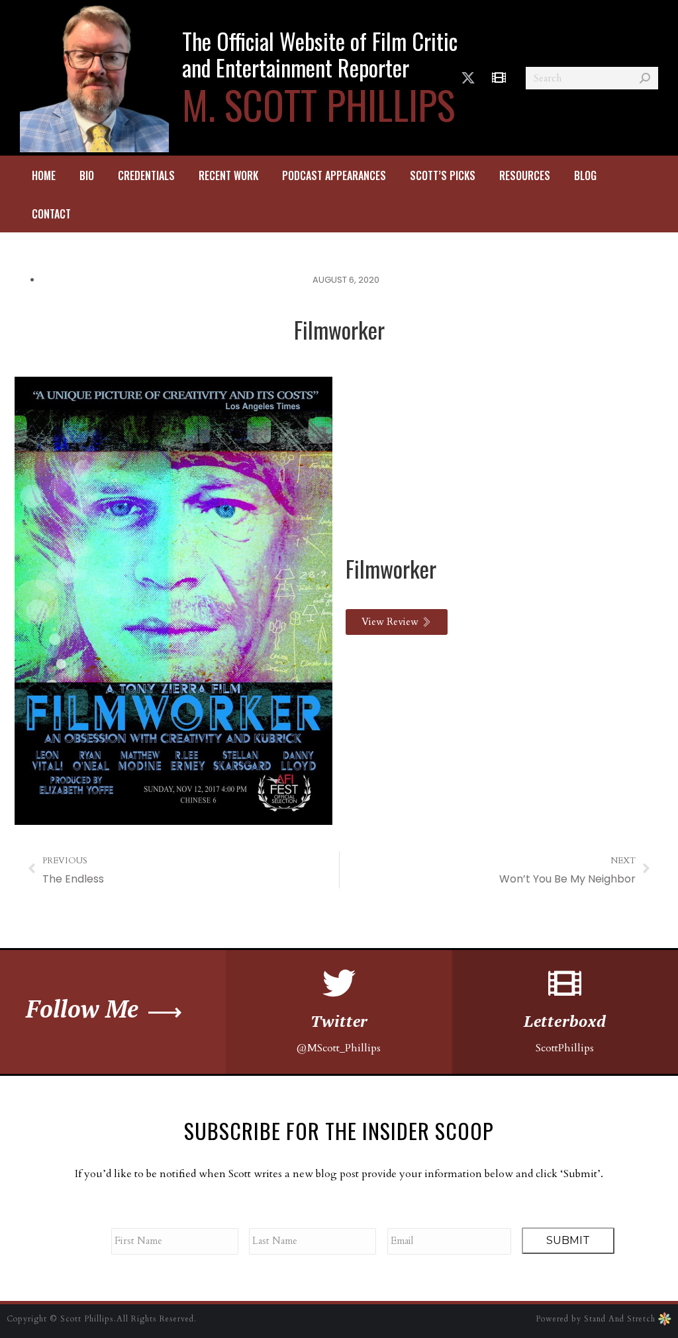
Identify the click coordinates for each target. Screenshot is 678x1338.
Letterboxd (565, 1020)
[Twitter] (339, 983)
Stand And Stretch (621, 1319)
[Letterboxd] (564, 983)
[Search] (645, 78)
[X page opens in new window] (468, 78)
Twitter (339, 1020)
